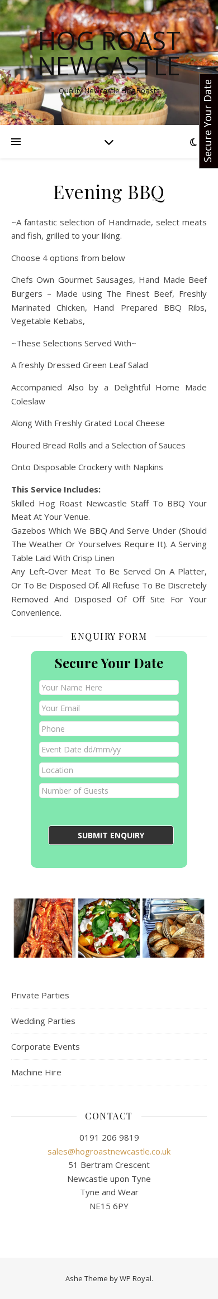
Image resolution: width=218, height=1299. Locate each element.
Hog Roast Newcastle (109, 53)
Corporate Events (45, 1046)
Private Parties (40, 995)
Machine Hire (36, 1072)
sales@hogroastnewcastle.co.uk (109, 1151)
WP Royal (135, 1278)
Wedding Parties (43, 1020)
